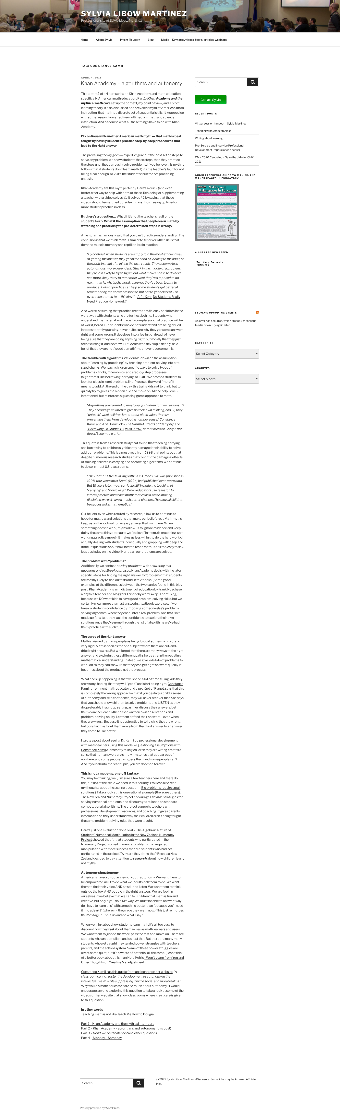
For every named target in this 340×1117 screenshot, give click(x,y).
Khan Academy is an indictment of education (121, 589)
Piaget (159, 688)
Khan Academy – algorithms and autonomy (131, 83)
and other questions (125, 1033)
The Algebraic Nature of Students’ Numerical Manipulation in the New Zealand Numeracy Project (127, 834)
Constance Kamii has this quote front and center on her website (127, 972)
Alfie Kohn (144, 297)
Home (84, 39)
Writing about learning (209, 138)
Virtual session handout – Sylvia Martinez (220, 123)
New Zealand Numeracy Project (110, 797)
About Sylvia (104, 39)
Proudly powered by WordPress (99, 1108)
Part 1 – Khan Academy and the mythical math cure (117, 1024)
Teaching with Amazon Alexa (213, 130)
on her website (102, 995)
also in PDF (134, 429)
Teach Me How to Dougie (135, 1014)
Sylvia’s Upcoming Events (216, 312)
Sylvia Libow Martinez (134, 13)
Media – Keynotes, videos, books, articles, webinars (194, 39)
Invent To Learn (130, 39)
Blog (151, 39)
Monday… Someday (107, 1038)
